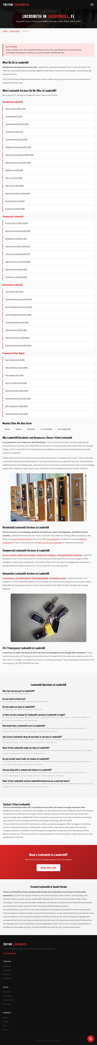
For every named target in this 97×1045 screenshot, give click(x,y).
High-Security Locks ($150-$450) (18, 162)
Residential (6, 966)
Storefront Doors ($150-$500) (16, 414)
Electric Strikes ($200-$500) (16, 383)
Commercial (7, 970)
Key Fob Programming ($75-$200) (18, 315)
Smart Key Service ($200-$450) (17, 338)
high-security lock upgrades (50, 542)
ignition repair (59, 578)
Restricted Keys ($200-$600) (16, 269)
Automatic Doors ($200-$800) (16, 391)
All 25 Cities (7, 1004)
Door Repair (7, 978)
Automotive (7, 974)
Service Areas (14, 31)
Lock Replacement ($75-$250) (17, 124)
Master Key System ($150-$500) (17, 193)
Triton (16, 5)
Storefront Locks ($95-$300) (16, 277)
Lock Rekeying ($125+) (14, 116)
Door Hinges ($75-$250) (14, 375)
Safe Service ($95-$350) (14, 186)
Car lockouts (8, 578)
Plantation (31, 429)
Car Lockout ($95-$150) (14, 291)
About (5, 1017)
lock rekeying (52, 539)
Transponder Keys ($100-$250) (17, 322)
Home (5, 31)
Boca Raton (7, 992)
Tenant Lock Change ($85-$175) (17, 254)
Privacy (5, 1030)
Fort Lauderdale (46, 429)
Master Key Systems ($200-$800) (18, 231)
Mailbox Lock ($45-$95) (14, 170)
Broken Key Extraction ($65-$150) (18, 345)
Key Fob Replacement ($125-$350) (18, 307)
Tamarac (18, 429)
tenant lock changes (46, 555)
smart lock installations (21, 539)
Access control (9, 555)
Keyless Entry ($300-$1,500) (16, 238)
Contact (6, 1021)
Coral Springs (7, 996)
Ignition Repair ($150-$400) (16, 330)
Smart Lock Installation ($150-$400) (19, 155)
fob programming (40, 578)
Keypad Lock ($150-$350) (15, 209)
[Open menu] (92, 4)
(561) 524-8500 (9, 953)
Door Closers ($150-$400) (15, 360)
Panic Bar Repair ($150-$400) (16, 367)
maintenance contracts (71, 555)
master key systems (26, 555)
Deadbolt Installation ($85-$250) (18, 147)
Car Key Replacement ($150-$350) (18, 299)
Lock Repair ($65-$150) (14, 132)
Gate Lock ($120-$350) (14, 178)
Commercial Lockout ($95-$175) (17, 246)
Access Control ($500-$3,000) (16, 223)
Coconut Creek (8, 1000)
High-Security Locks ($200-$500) (18, 262)
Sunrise (7, 429)
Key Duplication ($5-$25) (15, 201)
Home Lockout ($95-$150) (15, 109)
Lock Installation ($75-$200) (16, 139)
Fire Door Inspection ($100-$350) (18, 398)
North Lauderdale (64, 429)
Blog (4, 1026)
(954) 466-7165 (48, 867)
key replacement (23, 578)
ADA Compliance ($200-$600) (16, 406)
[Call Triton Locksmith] (90, 1038)
